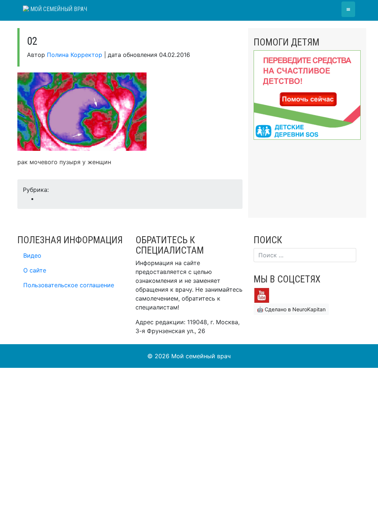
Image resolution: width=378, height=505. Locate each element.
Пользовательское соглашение (68, 285)
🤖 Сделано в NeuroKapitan (291, 309)
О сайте (34, 270)
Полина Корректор (74, 54)
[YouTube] (262, 294)
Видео (32, 255)
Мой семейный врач (58, 9)
